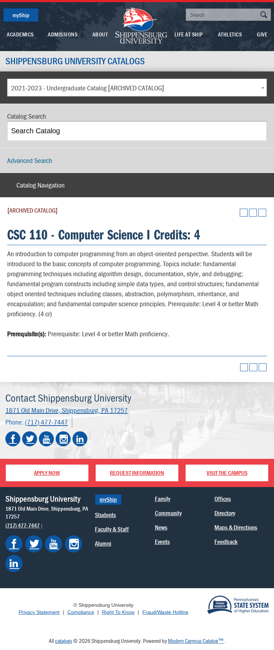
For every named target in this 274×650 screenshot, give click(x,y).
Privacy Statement (39, 612)
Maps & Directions (235, 527)
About (100, 34)
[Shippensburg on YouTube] (53, 543)
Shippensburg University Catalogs (75, 61)
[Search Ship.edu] (263, 15)
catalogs (63, 640)
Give (262, 34)
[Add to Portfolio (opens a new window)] (244, 213)
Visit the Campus (227, 473)
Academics (20, 34)
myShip (20, 15)
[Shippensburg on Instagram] (73, 543)
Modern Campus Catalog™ (196, 640)
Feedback (226, 541)
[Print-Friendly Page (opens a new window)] (253, 213)
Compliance (80, 612)
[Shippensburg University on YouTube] (46, 438)
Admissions (62, 34)
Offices (222, 499)
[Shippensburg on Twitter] (33, 543)
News (161, 527)
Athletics (230, 34)
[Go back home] (141, 25)
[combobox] (137, 87)
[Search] (257, 131)
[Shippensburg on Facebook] (13, 543)
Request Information (137, 473)
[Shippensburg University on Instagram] (63, 438)
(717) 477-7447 (46, 422)
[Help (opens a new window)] (262, 213)
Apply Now (47, 473)
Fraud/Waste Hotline (165, 612)
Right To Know (118, 612)
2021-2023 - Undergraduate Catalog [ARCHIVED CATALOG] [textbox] (87, 87)
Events (162, 541)
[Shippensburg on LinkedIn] (13, 563)
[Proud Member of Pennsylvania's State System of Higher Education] (238, 604)
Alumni (103, 543)
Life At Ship (188, 34)
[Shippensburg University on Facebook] (12, 438)
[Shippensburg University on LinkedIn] (79, 438)
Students (105, 515)
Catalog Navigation (40, 184)
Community (168, 513)
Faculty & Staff (112, 529)
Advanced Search (29, 160)
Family (162, 499)
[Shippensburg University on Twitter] (29, 438)
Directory (224, 513)
